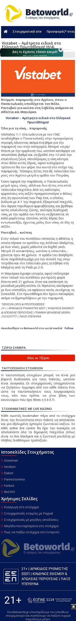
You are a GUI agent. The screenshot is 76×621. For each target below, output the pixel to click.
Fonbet (9, 485)
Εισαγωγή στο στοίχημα (21, 507)
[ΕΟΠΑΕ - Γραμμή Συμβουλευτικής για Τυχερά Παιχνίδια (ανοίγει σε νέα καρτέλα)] (49, 600)
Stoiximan (11, 460)
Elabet (8, 473)
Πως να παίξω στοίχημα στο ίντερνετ (32, 532)
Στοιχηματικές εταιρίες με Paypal (28, 513)
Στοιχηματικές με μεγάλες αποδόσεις (31, 519)
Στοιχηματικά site (27, 31)
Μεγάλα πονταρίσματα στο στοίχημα (31, 526)
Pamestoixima (14, 479)
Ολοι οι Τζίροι (38, 358)
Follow (69, 328)
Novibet (10, 466)
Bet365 (9, 491)
